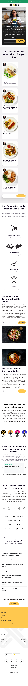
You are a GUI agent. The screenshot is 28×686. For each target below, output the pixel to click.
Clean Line (14, 670)
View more (14, 623)
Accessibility (14, 667)
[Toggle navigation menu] (1, 5)
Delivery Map (23, 639)
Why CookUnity (4, 637)
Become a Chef (4, 641)
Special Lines (14, 665)
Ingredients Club (14, 672)
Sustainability (24, 641)
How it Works (4, 634)
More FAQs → (14, 603)
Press (22, 634)
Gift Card (23, 637)
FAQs (2, 639)
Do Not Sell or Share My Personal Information (10, 644)
